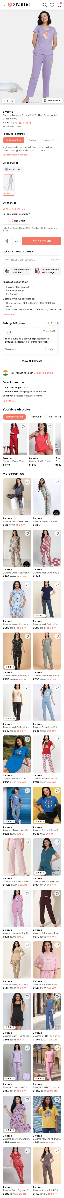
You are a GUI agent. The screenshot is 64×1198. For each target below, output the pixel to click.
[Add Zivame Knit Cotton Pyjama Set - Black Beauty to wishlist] (27, 688)
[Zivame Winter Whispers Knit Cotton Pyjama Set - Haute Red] (15, 439)
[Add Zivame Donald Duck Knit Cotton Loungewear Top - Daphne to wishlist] (57, 790)
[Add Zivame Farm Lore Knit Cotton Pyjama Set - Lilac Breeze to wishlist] (27, 1048)
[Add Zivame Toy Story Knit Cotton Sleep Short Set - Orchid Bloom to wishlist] (27, 1099)
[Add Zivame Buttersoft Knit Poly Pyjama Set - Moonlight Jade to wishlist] (57, 482)
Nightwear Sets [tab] (14, 140)
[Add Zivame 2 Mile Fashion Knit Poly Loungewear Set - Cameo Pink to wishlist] (57, 1048)
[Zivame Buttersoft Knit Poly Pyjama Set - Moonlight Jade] (47, 496)
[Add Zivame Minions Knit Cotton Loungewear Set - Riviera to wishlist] (27, 790)
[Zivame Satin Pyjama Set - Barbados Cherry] (17, 1165)
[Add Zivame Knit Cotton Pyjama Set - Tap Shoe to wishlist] (27, 636)
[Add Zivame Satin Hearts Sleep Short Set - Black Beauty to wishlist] (27, 996)
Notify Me (44, 241)
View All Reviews (32, 361)
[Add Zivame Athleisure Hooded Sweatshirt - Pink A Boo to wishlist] (57, 945)
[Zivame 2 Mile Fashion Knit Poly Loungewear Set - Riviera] (47, 1011)
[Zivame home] (19, 5)
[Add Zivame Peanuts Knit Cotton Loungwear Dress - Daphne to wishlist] (27, 739)
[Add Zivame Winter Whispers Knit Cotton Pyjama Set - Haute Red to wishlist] (23, 426)
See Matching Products (15, 154)
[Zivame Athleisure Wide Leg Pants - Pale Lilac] (17, 857)
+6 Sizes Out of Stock (14, 209)
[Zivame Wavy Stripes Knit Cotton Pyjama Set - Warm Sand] (17, 960)
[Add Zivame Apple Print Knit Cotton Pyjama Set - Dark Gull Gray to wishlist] (57, 1151)
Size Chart (19, 220)
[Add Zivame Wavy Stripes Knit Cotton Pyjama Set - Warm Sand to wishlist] (27, 945)
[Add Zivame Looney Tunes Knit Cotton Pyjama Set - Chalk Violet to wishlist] (16, 241)
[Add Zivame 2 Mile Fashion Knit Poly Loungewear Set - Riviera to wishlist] (57, 996)
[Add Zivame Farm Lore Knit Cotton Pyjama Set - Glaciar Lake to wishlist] (57, 688)
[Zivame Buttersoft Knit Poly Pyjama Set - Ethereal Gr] (17, 548)
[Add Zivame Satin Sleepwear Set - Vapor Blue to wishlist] (27, 482)
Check (55, 259)
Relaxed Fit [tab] (48, 140)
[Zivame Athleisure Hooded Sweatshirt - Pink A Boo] (47, 960)
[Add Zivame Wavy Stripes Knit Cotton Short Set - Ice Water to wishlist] (27, 585)
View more (8, 314)
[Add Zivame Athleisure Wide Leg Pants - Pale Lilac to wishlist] (27, 842)
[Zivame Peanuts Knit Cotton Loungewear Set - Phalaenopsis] (17, 908)
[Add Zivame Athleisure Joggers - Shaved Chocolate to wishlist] (57, 893)
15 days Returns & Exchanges (50, 271)
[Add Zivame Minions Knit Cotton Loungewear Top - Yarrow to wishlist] (57, 1099)
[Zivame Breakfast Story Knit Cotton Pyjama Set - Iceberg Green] (47, 651)
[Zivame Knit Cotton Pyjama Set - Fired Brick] (47, 548)
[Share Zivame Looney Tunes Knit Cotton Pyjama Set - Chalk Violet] (7, 241)
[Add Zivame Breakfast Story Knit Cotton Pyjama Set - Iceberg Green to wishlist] (57, 636)
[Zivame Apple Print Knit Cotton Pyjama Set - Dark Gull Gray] (47, 1165)
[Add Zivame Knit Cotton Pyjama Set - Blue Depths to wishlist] (57, 585)
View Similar (53, 100)
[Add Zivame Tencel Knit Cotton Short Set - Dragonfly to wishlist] (57, 842)
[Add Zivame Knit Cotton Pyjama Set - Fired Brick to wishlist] (57, 533)
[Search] (45, 5)
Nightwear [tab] (36, 416)
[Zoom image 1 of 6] (32, 57)
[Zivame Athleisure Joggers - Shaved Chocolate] (47, 908)
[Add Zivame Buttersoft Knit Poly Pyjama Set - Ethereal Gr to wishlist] (27, 533)
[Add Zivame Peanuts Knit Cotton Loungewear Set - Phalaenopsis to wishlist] (27, 893)
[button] (4, 5)
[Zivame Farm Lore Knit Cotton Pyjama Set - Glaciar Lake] (47, 702)
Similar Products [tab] (14, 416)
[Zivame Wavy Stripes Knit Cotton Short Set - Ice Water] (17, 599)
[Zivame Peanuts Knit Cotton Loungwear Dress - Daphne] (17, 754)
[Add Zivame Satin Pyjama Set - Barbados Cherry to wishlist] (27, 1151)
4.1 (8, 100)
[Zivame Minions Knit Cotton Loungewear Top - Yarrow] (47, 1114)
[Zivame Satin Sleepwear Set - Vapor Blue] (17, 496)
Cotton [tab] (32, 140)
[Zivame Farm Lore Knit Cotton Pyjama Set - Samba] (47, 754)
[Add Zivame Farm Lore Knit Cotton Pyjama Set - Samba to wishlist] (57, 739)
